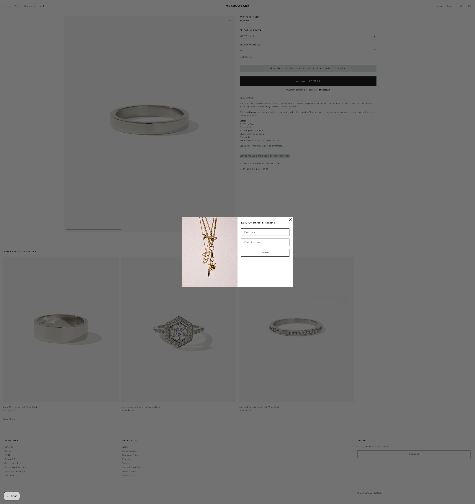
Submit (265, 252)
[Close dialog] (290, 219)
